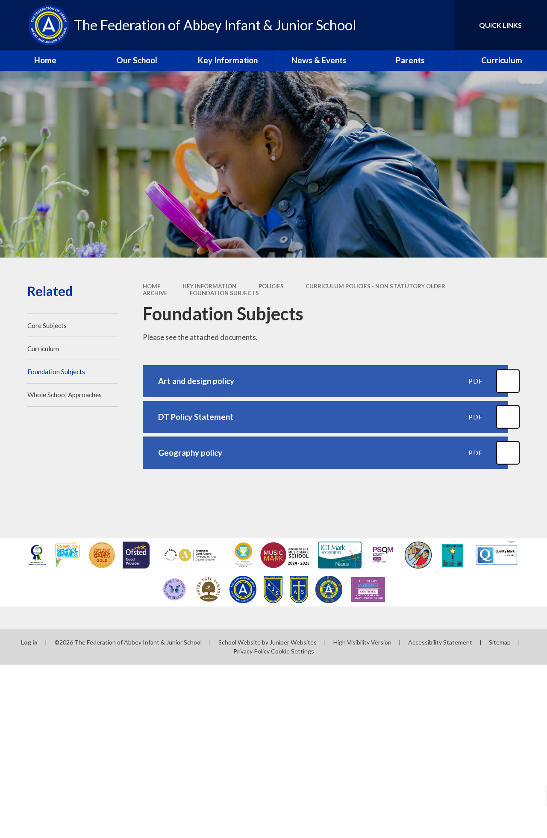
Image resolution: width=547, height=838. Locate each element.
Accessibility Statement (440, 642)
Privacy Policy (251, 651)
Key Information (209, 286)
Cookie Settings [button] (292, 651)
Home (152, 286)
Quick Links (500, 25)
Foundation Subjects (224, 293)
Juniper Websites (293, 642)
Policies (271, 286)
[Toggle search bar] (440, 25)
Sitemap (500, 642)
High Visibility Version (362, 642)
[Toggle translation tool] (411, 25)
